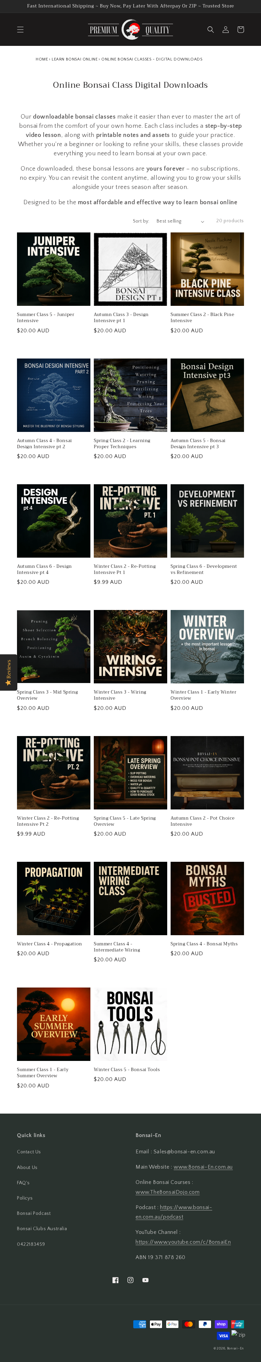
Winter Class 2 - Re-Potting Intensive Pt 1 (125, 569)
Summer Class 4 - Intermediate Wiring (117, 947)
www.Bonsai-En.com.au (203, 1167)
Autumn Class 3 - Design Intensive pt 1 (121, 318)
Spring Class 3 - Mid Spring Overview (47, 695)
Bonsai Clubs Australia (42, 1229)
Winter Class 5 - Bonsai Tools (127, 1070)
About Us (27, 1167)
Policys (25, 1198)
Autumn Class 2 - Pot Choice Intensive (202, 821)
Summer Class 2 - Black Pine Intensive (202, 318)
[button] (20, 29)
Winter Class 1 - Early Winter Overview (203, 695)
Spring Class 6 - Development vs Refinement (204, 569)
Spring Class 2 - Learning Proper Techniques (122, 444)
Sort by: (141, 221)
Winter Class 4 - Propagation (49, 944)
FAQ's (23, 1183)
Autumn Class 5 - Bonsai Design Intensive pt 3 (198, 444)
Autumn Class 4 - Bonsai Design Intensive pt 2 (44, 444)
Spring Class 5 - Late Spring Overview (125, 821)
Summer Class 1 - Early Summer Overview (42, 1073)
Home (42, 59)
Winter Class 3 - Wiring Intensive (120, 695)
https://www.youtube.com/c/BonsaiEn (183, 1242)
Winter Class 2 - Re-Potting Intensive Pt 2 (48, 821)
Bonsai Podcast (34, 1213)
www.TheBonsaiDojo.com (168, 1192)
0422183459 (31, 1244)
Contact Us (29, 1152)
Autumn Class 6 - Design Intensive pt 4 (44, 569)
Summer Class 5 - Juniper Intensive (45, 318)
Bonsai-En (235, 1348)
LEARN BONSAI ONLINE (75, 59)
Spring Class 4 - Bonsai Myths (204, 944)
